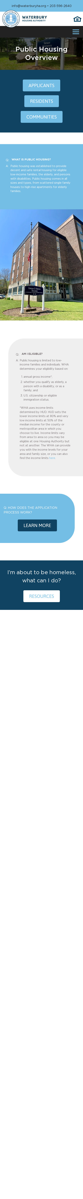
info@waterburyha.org (29, 6)
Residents (41, 101)
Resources (41, 596)
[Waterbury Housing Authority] (24, 19)
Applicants (41, 85)
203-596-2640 (61, 6)
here (52, 457)
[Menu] (76, 31)
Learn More (37, 525)
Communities (41, 116)
